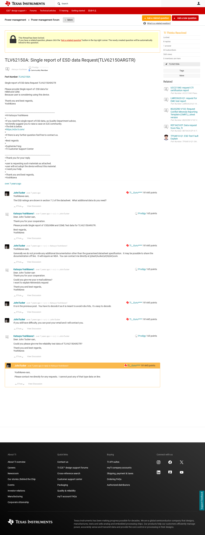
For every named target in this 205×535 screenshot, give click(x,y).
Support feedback (202, 500)
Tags (182, 70)
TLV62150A (174, 64)
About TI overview (16, 462)
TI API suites (113, 462)
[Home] (27, 3)
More (70, 20)
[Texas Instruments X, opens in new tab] (182, 463)
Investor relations (16, 490)
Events (11, 485)
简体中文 (92, 10)
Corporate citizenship (18, 502)
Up (14, 207)
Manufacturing (15, 496)
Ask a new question (187, 18)
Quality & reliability (66, 490)
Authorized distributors (118, 485)
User (198, 3)
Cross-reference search (68, 473)
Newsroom (13, 473)
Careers (11, 467)
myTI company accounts (119, 467)
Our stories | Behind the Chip (22, 479)
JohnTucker (19, 192)
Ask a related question (158, 18)
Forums (33, 10)
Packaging (62, 485)
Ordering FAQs (114, 479)
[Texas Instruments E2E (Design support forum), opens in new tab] (170, 473)
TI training (63, 10)
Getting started (78, 10)
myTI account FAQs (67, 496)
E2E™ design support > (16, 10)
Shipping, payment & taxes (120, 473)
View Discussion (34, 206)
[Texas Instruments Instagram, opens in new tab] (158, 463)
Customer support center (69, 479)
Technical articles (48, 10)
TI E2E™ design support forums (72, 467)
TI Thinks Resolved (175, 32)
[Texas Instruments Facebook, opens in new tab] (170, 463)
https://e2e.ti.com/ (15, 129)
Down (22, 207)
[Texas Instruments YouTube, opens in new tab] (182, 473)
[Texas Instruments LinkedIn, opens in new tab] (158, 473)
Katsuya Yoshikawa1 (20, 69)
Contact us (62, 462)
